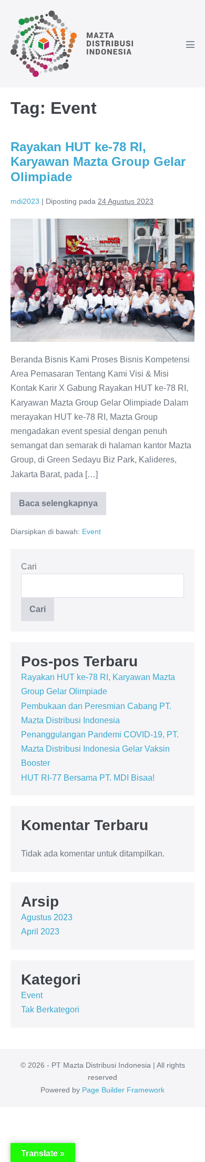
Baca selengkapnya (58, 507)
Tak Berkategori (50, 1009)
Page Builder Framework (123, 1090)
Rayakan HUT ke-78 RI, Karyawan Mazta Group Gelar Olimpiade (98, 162)
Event (91, 531)
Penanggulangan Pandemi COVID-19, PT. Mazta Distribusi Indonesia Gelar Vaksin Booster (100, 748)
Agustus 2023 (47, 917)
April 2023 (40, 931)
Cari (29, 566)
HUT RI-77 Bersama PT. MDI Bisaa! (88, 777)
